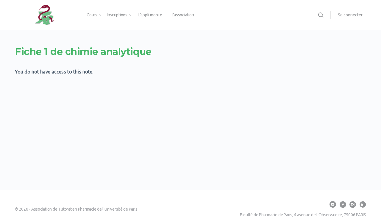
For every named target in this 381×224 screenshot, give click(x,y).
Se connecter (350, 14)
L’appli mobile (150, 14)
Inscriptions (117, 14)
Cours (92, 14)
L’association (183, 14)
